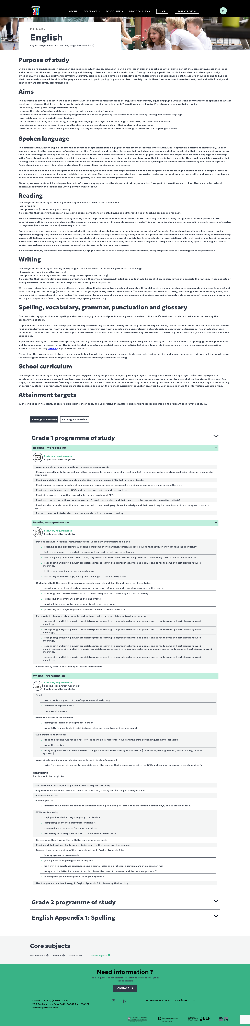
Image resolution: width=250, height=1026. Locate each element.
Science (73, 955)
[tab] (44, 419)
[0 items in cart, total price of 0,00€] (223, 10)
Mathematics (37, 955)
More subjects (99, 955)
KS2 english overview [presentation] (74, 419)
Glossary (53, 348)
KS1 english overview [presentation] (44, 419)
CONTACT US (125, 988)
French (57, 955)
